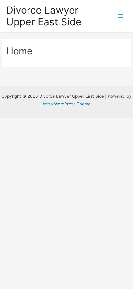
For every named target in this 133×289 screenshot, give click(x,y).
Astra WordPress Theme (66, 103)
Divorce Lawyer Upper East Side (44, 16)
